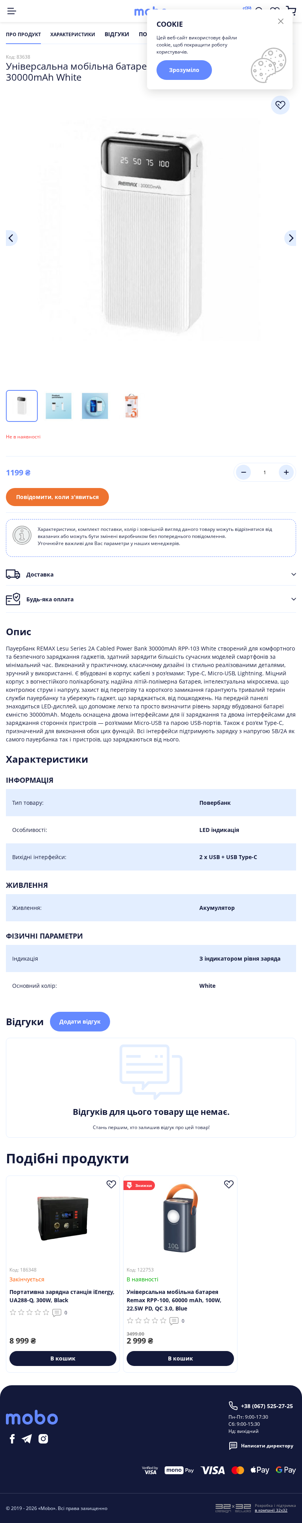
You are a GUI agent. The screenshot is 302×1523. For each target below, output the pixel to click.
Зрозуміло (184, 70)
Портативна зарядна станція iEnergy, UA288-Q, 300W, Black (61, 1296)
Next (290, 238)
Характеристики (72, 34)
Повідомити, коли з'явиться (57, 497)
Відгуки (117, 34)
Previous (12, 238)
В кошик (63, 1358)
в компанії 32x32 (271, 1510)
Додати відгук (80, 1021)
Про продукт (23, 34)
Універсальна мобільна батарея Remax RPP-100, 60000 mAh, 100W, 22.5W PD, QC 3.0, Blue (174, 1300)
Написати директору (267, 1445)
